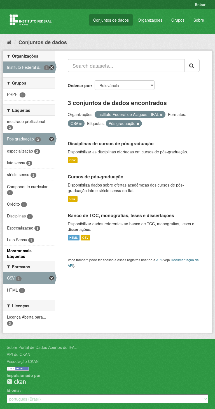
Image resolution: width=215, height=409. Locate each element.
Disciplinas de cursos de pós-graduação (111, 143)
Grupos (177, 20)
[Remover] (161, 114)
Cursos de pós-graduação (95, 176)
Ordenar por (79, 85)
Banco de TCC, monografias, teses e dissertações (121, 215)
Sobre (198, 20)
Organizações (150, 20)
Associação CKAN (23, 361)
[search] (192, 65)
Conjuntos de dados (111, 20)
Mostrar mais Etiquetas (19, 253)
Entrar (200, 4)
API (159, 259)
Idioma (13, 390)
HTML (73, 237)
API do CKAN (18, 354)
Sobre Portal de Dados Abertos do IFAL (42, 347)
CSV (72, 160)
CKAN (16, 382)
